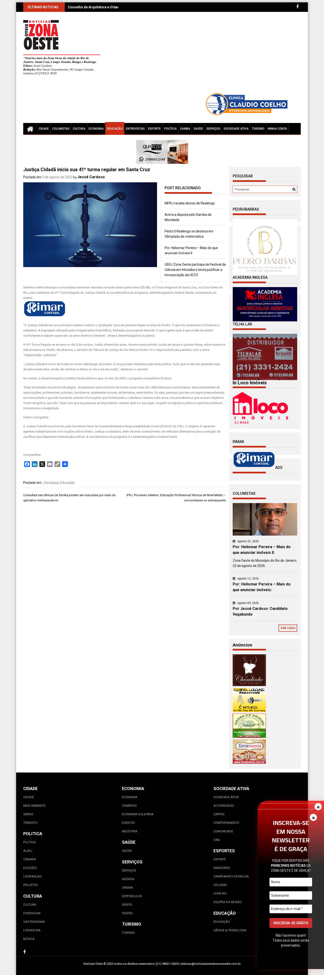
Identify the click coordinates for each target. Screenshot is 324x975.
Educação (115, 128)
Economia (96, 128)
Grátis (127, 904)
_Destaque (50, 483)
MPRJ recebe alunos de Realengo (190, 203)
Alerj (27, 851)
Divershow (32, 913)
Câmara (29, 859)
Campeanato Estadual (231, 876)
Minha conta (277, 128)
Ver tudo (288, 628)
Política (170, 128)
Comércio (129, 805)
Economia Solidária (137, 814)
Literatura (32, 930)
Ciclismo (220, 885)
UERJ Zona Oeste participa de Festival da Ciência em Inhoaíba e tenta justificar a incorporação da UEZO (195, 270)
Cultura (79, 128)
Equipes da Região (227, 902)
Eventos (128, 822)
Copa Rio (220, 893)
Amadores (221, 868)
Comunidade (223, 831)
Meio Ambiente (34, 805)
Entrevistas (135, 128)
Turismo (258, 128)
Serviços (213, 128)
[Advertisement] (206, 54)
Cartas (219, 814)
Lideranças (32, 876)
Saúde (198, 128)
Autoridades (223, 805)
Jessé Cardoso (91, 177)
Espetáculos (132, 896)
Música (29, 939)
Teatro (127, 913)
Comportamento (226, 822)
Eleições (30, 868)
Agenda (128, 879)
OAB (216, 840)
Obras (28, 814)
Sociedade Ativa (236, 128)
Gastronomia (34, 921)
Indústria (129, 831)
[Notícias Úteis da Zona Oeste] (30, 128)
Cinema (127, 887)
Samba (185, 128)
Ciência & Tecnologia (229, 930)
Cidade (44, 128)
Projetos (30, 885)
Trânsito (30, 822)
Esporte (154, 128)
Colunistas (60, 128)
